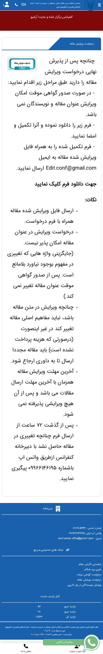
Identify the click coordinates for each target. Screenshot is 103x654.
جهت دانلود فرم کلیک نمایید (65, 184)
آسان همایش (57, 634)
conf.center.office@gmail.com (76, 539)
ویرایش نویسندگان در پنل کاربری (84, 585)
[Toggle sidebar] (99, 5)
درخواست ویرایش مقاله (89, 580)
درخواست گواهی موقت (89, 575)
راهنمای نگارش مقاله (90, 564)
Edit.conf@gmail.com (71, 168)
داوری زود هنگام (92, 570)
